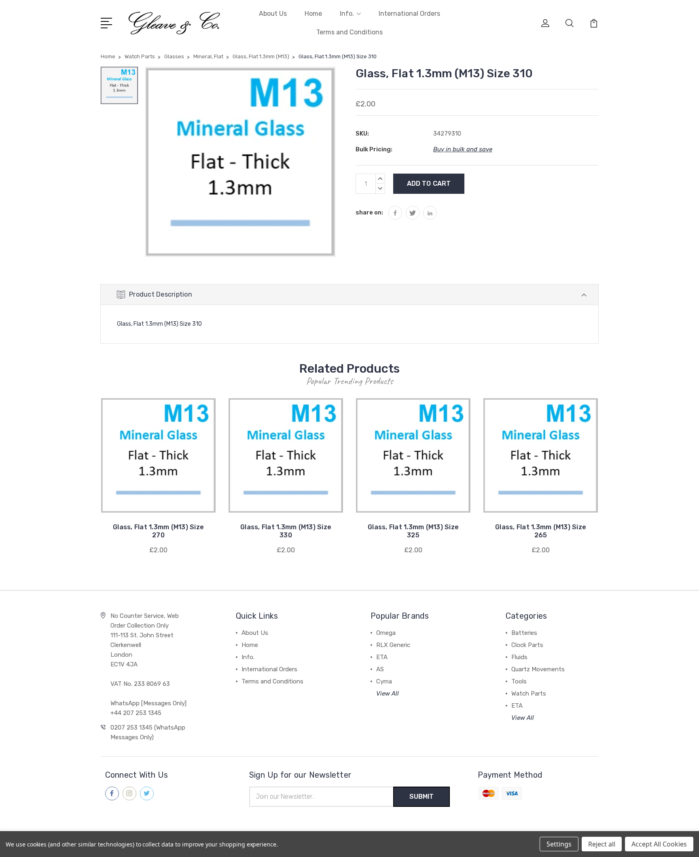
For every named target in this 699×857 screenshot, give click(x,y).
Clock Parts (527, 645)
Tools (519, 681)
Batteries (524, 632)
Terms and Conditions (349, 32)
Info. (347, 13)
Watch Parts (528, 693)
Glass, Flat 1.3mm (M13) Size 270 (158, 531)
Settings (559, 844)
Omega (386, 632)
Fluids (519, 657)
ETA (382, 657)
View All (387, 693)
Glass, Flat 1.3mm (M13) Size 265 (540, 531)
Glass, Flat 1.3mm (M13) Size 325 (413, 531)
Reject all (601, 844)
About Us (273, 13)
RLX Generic (393, 645)
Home (313, 13)
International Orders (409, 13)
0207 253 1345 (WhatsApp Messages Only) (147, 732)
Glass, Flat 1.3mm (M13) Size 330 (285, 531)
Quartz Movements (538, 669)
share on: (369, 212)
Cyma (384, 681)
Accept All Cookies (659, 844)
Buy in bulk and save (462, 149)
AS (380, 669)
